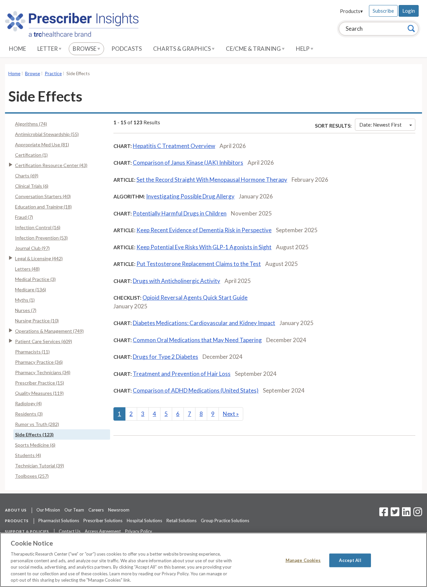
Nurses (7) (25, 310)
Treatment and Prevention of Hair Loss (182, 373)
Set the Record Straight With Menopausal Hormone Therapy (211, 179)
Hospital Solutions (144, 520)
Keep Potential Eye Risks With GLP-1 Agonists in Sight (204, 247)
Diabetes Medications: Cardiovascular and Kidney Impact (204, 322)
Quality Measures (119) (39, 393)
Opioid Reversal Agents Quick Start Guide (195, 297)
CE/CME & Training (254, 48)
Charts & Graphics (182, 48)
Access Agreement (103, 531)
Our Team (74, 509)
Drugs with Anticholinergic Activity (176, 280)
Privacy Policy (138, 531)
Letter (48, 48)
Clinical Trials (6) (31, 186)
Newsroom (118, 509)
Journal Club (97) (32, 248)
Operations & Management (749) (49, 331)
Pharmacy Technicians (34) (42, 372)
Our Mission (48, 509)
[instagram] (417, 514)
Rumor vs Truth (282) (37, 424)
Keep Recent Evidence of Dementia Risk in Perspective (204, 230)
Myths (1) (25, 300)
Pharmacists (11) (32, 351)
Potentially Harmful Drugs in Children (180, 213)
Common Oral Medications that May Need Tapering (197, 339)
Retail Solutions (181, 520)
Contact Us (69, 531)
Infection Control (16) (37, 227)
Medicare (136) (30, 289)
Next (231, 413)
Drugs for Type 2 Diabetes (165, 356)
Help (303, 48)
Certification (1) (31, 155)
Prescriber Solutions (102, 520)
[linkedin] (406, 514)
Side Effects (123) (34, 434)
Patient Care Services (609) (43, 341)
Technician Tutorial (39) (39, 465)
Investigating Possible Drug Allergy (190, 196)
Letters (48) (27, 269)
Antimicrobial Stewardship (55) (47, 134)
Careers (96, 509)
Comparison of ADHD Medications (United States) (196, 390)
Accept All (350, 560)
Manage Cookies (303, 560)
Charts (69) (26, 175)
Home (17, 48)
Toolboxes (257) (32, 476)
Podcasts (126, 48)
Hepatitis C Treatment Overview (174, 145)
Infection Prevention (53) (41, 238)
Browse (85, 48)
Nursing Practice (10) (37, 320)
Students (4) (28, 455)
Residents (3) (29, 414)
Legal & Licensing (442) (39, 258)
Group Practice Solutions (225, 520)
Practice (53, 73)
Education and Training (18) (43, 206)
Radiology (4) (28, 403)
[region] (213, 560)
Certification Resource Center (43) (51, 165)
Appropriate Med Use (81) (42, 144)
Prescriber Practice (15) (39, 383)
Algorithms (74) (31, 124)
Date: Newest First (380, 125)
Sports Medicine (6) (35, 445)
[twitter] (394, 514)
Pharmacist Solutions (58, 520)
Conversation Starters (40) (43, 196)
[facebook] (383, 514)
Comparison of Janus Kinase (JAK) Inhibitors (188, 162)
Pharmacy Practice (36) (39, 362)
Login (408, 11)
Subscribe (383, 11)
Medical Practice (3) (35, 279)
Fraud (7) (24, 217)
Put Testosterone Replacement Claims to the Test (198, 263)
